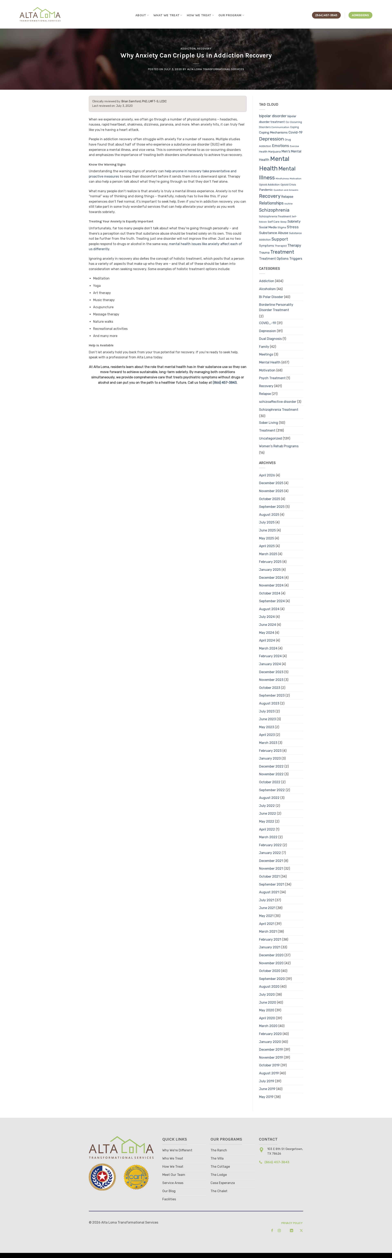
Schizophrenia (274, 210)
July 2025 (267, 522)
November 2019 (271, 1057)
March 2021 (268, 931)
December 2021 (271, 861)
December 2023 (271, 672)
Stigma (281, 227)
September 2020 (272, 979)
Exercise (294, 146)
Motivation (295, 178)
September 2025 (272, 507)
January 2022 (270, 853)
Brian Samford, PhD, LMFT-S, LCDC (144, 101)
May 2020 (266, 1010)
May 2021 (266, 916)
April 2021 (266, 924)
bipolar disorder (273, 116)
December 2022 (271, 766)
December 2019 (271, 1049)
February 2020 (270, 1034)
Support (280, 239)
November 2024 (271, 585)
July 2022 (267, 806)
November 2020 (271, 963)
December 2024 (271, 578)
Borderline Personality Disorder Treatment (276, 307)
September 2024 (272, 601)
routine (288, 203)
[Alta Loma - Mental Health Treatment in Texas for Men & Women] (40, 14)
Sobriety (294, 221)
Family (264, 347)
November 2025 (271, 491)
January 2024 (270, 664)
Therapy (294, 245)
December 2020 (271, 955)
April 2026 (267, 475)
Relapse (287, 197)
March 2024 (268, 648)
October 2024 (269, 593)
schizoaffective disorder (277, 402)
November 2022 (271, 774)
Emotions (280, 145)
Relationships (271, 203)
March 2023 (268, 743)
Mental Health (270, 362)
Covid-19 (295, 132)
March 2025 (268, 554)
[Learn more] (271, 1231)
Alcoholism (267, 289)
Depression (271, 139)
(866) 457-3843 (225, 382)
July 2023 (267, 711)
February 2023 (270, 751)
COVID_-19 (267, 323)
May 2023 (266, 727)
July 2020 (267, 994)
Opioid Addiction (269, 184)
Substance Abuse (273, 233)
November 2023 (271, 680)
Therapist (281, 245)
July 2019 (266, 1081)
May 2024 (266, 633)
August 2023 (269, 703)
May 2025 (266, 538)
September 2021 (271, 884)
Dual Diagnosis (270, 339)
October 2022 (269, 782)
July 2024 (267, 617)
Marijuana (274, 151)
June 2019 (267, 1089)
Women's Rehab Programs (278, 446)
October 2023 (269, 688)
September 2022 (272, 790)
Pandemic (266, 190)
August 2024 (269, 609)
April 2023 (267, 735)
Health (263, 151)
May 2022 (266, 821)
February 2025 (270, 562)
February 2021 (270, 939)
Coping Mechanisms (273, 132)
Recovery (204, 48)
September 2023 (272, 695)
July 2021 (266, 900)
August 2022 (269, 798)
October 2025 (269, 499)
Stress (293, 227)
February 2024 (270, 656)
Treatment (282, 252)
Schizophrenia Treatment (275, 216)
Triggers (295, 259)
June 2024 (267, 625)
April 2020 (267, 1018)
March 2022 (268, 837)
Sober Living (268, 423)
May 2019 (266, 1097)
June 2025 (267, 530)
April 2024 (267, 640)
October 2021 (269, 876)
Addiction (188, 48)
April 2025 (267, 546)
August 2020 (269, 987)
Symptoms (266, 245)
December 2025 (271, 483)
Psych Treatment (272, 378)
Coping (294, 127)
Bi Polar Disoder (271, 297)
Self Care (274, 221)
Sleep (283, 221)
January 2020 (270, 1042)
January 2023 (270, 758)
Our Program (230, 15)
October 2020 (269, 971)
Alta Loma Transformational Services (215, 69)
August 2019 (269, 1073)
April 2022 (267, 829)
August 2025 (269, 515)
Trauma (264, 252)
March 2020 (268, 1026)
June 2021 (267, 908)
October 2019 (269, 1065)
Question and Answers (286, 190)
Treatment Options (273, 259)
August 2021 (269, 892)
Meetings (266, 354)
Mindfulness (282, 178)
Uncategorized (270, 438)
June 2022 (267, 813)
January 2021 (269, 947)
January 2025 (270, 570)
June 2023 (267, 719)
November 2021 (271, 868)
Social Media (268, 227)
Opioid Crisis (288, 184)
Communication (280, 127)
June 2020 (267, 1002)
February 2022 (270, 845)
